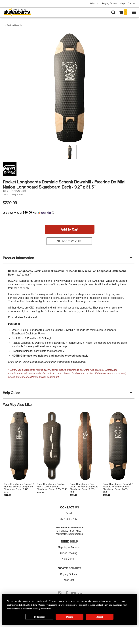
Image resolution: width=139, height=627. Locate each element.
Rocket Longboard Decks (36, 361)
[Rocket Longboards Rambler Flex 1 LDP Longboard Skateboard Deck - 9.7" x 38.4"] (52, 454)
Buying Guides (109, 3)
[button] (69, 212)
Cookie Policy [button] (102, 605)
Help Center (68, 558)
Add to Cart (69, 229)
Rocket (42, 333)
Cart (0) (131, 3)
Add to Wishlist (71, 241)
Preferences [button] (46, 608)
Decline (69, 617)
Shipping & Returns (69, 547)
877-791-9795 (68, 519)
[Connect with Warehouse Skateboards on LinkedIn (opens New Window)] (80, 593)
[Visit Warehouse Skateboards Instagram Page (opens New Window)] (59, 593)
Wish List (94, 3)
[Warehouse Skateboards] (19, 12)
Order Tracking (68, 553)
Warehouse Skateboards (71, 361)
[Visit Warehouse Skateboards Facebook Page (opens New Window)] (66, 593)
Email (69, 513)
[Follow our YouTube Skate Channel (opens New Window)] (73, 593)
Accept (99, 617)
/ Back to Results (13, 25)
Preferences (39, 617)
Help (122, 3)
